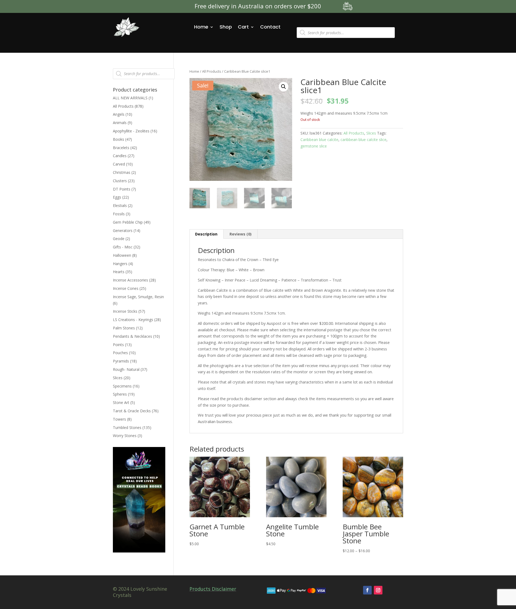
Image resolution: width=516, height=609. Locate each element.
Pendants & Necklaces (132, 336)
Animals (120, 122)
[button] (283, 86)
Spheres (120, 394)
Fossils (119, 213)
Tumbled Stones (127, 427)
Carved (119, 164)
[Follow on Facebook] (367, 590)
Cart (243, 26)
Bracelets (121, 147)
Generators (122, 230)
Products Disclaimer (212, 589)
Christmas (121, 172)
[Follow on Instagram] (378, 590)
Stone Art (121, 402)
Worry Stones (125, 435)
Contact (270, 26)
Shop (226, 26)
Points (118, 344)
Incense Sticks (125, 311)
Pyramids (121, 361)
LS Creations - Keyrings (133, 319)
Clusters (120, 180)
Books (118, 139)
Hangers (120, 263)
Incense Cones (125, 288)
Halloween (122, 255)
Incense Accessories (130, 280)
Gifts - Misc (122, 246)
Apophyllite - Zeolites (131, 130)
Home (201, 26)
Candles (120, 155)
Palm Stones (124, 327)
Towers (119, 419)
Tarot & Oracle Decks (132, 410)
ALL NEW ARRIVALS (130, 97)
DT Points (121, 189)
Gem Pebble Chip (128, 222)
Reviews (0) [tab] (241, 234)
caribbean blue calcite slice (363, 139)
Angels (118, 114)
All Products (211, 71)
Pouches (120, 352)
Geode (118, 238)
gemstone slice (313, 146)
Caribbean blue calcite (319, 139)
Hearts (118, 271)
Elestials (120, 205)
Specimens (122, 386)
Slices (371, 133)
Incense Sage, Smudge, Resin (138, 296)
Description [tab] (206, 234)
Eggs (117, 197)
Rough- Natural (126, 369)
